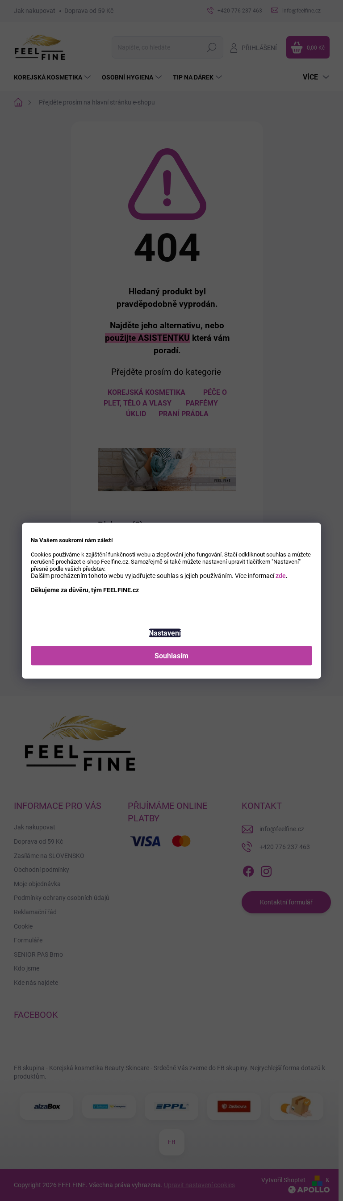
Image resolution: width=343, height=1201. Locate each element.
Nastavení (165, 632)
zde (281, 575)
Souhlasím (171, 655)
